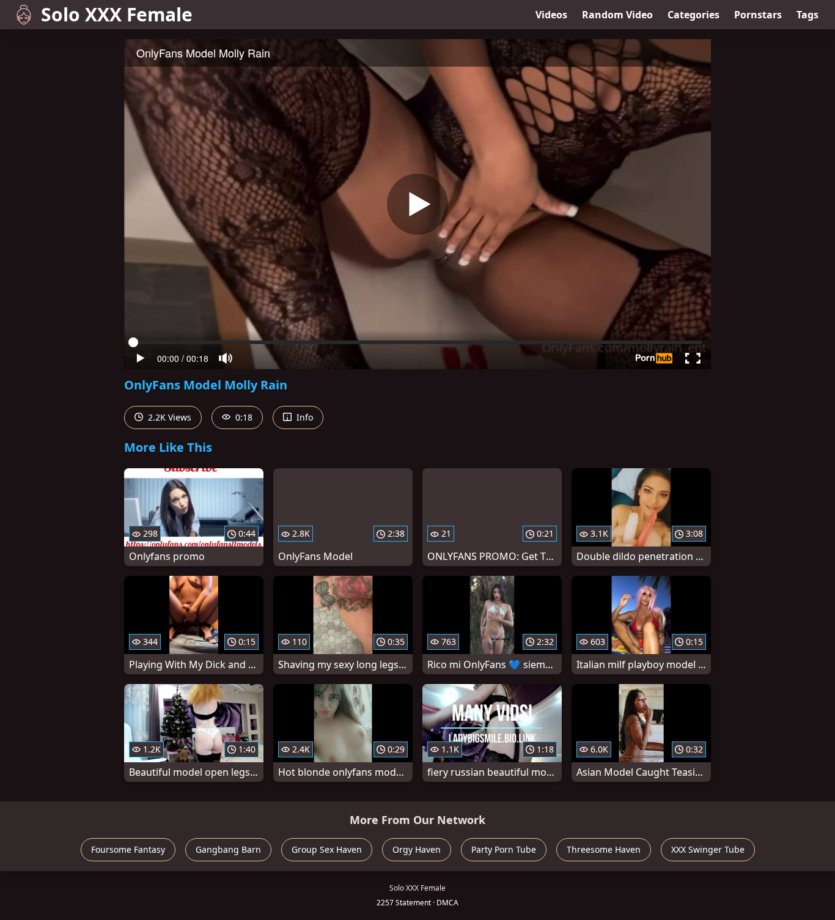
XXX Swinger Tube (708, 849)
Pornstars (758, 14)
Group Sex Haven (327, 849)
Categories (693, 14)
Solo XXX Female (117, 14)
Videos (551, 14)
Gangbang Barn (228, 849)
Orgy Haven (416, 849)
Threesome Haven (604, 849)
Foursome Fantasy (128, 849)
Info (303, 417)
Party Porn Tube (503, 849)
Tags (807, 14)
